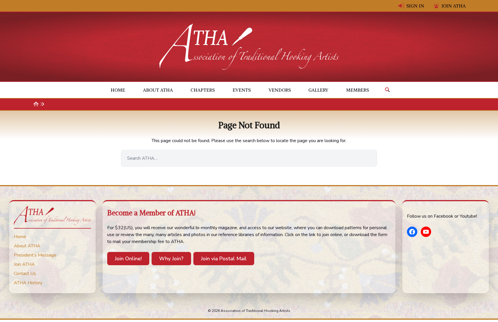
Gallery (318, 90)
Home (118, 90)
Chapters (202, 90)
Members (357, 90)
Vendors (280, 90)
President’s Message (35, 255)
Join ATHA (454, 6)
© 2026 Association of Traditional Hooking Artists (249, 310)
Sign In (415, 6)
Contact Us (25, 273)
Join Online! (128, 258)
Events (242, 90)
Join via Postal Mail (224, 258)
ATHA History (28, 283)
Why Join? (171, 258)
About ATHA (158, 90)
